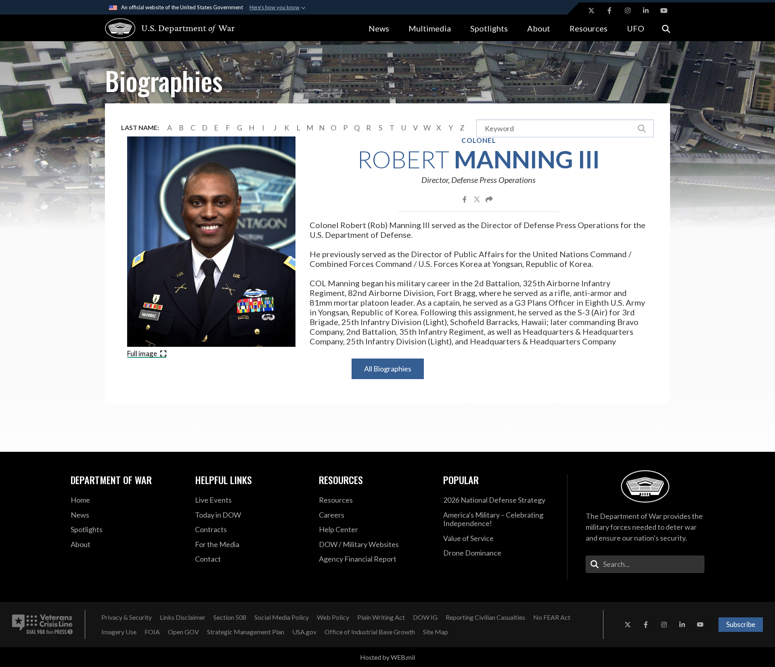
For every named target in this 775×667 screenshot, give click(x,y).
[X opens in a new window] (591, 10)
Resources (588, 28)
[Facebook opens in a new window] (609, 10)
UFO (635, 28)
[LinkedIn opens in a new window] (646, 10)
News (379, 28)
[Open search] (666, 28)
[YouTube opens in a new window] (664, 10)
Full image (142, 353)
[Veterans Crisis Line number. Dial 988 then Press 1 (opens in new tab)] (42, 625)
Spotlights (489, 28)
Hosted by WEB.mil (387, 657)
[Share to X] (477, 199)
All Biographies (387, 368)
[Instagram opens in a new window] (628, 10)
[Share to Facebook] (465, 199)
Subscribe (740, 624)
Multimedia (429, 28)
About (538, 28)
